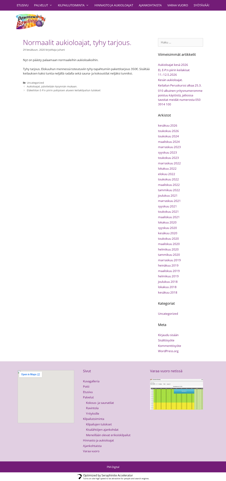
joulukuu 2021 (168, 195)
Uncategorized (35, 82)
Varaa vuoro (177, 5)
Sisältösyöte (166, 340)
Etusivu (22, 5)
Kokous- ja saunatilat (100, 403)
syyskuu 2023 (167, 152)
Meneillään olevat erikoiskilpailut (108, 435)
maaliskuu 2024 (169, 142)
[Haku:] (180, 42)
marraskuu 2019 (169, 260)
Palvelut (41, 5)
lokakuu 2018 (167, 287)
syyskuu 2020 (167, 228)
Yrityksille (92, 413)
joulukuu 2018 (168, 282)
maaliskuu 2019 (169, 271)
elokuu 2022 (166, 174)
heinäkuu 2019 (168, 265)
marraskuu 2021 (169, 201)
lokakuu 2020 (167, 222)
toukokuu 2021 (168, 212)
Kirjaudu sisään (168, 335)
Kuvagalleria (91, 381)
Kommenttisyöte (169, 346)
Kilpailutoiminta (71, 5)
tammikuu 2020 (169, 255)
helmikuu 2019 (168, 276)
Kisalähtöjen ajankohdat (102, 430)
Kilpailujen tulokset (99, 424)
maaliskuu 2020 (169, 244)
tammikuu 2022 (169, 190)
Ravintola (92, 408)
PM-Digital (113, 467)
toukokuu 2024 (168, 136)
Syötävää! (201, 5)
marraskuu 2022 (169, 163)
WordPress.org (168, 351)
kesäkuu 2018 (167, 292)
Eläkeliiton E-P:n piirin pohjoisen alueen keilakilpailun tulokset (63, 90)
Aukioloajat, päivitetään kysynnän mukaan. (52, 86)
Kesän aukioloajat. (170, 80)
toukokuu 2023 (168, 158)
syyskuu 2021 (167, 206)
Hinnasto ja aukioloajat (113, 5)
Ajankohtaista (150, 5)
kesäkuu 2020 (167, 233)
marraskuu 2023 (169, 147)
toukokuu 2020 (168, 239)
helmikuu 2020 (168, 249)
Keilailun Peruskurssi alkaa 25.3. (179, 85)
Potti (86, 386)
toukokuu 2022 (168, 179)
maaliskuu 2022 (169, 185)
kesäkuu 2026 (167, 125)
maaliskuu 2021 (169, 217)
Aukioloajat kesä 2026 (173, 65)
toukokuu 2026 (168, 131)
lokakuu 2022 (167, 168)
